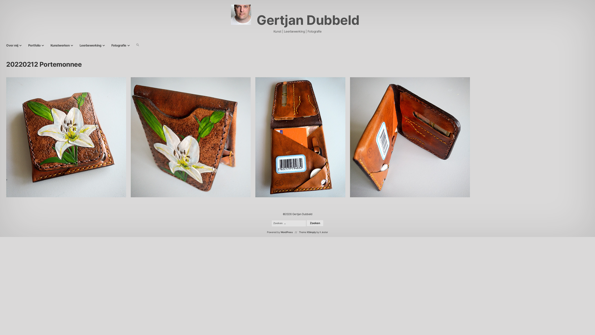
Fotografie (118, 45)
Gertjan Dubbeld (308, 20)
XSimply (311, 232)
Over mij (12, 45)
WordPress (287, 232)
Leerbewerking (90, 45)
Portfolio (34, 45)
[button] (137, 45)
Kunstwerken (60, 45)
